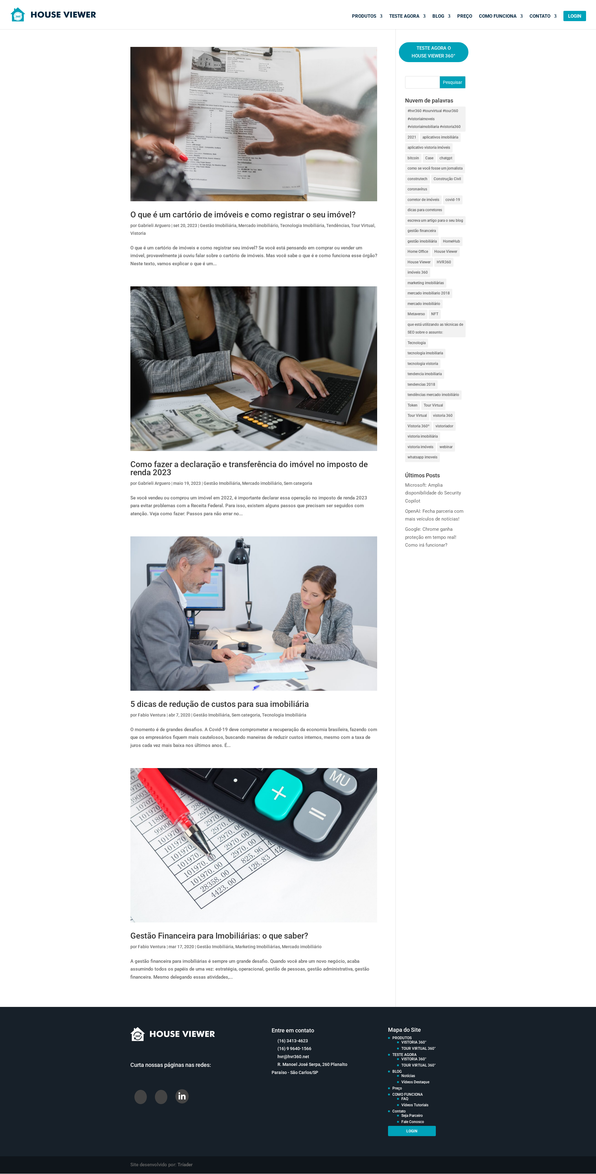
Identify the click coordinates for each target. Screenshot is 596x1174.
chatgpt (446, 158)
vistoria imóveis (420, 447)
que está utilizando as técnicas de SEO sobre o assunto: (435, 328)
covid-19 (452, 200)
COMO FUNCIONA (498, 16)
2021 (412, 137)
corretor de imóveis (423, 200)
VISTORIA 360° (414, 1042)
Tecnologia (417, 343)
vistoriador (444, 426)
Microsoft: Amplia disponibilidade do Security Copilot (433, 493)
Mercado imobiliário (258, 225)
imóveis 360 (418, 272)
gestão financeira (422, 231)
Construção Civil (447, 179)
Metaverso (416, 314)
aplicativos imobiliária (440, 137)
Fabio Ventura (152, 714)
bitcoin (413, 158)
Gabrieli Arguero (154, 225)
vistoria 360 (443, 415)
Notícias (408, 1076)
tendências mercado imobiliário (433, 395)
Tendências (337, 225)
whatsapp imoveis (422, 457)
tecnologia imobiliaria (425, 353)
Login (574, 16)
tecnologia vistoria (423, 364)
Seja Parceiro (412, 1115)
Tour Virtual (362, 225)
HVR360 (444, 262)
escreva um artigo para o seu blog (435, 220)
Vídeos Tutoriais (414, 1105)
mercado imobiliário (424, 304)
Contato (540, 16)
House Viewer (445, 251)
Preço (464, 16)
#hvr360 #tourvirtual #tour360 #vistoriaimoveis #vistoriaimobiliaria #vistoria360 (434, 119)
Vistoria (138, 233)
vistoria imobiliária (423, 436)
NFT (434, 314)
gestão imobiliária (422, 241)
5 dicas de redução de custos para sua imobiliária (219, 704)
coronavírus (417, 189)
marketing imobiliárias (426, 283)
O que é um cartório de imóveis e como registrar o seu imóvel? (243, 214)
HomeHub (451, 241)
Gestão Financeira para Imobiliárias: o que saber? (219, 935)
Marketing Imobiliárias (257, 946)
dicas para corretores (425, 210)
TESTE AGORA (404, 16)
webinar (446, 447)
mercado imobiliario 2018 (429, 293)
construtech (417, 179)
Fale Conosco (412, 1122)
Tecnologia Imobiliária (302, 225)
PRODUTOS (364, 16)
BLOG (438, 16)
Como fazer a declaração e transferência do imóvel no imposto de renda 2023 (249, 468)
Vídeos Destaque (415, 1082)
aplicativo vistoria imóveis (429, 147)
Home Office (418, 251)
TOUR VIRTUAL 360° (418, 1048)
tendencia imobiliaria (425, 374)
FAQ (404, 1099)
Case (429, 158)
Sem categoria (298, 483)
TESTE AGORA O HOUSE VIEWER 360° (433, 52)
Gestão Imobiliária (218, 225)
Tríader (185, 1164)
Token (413, 405)
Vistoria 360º (418, 426)
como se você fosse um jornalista (435, 168)
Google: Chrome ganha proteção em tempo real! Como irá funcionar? (430, 537)
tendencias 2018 (421, 384)
